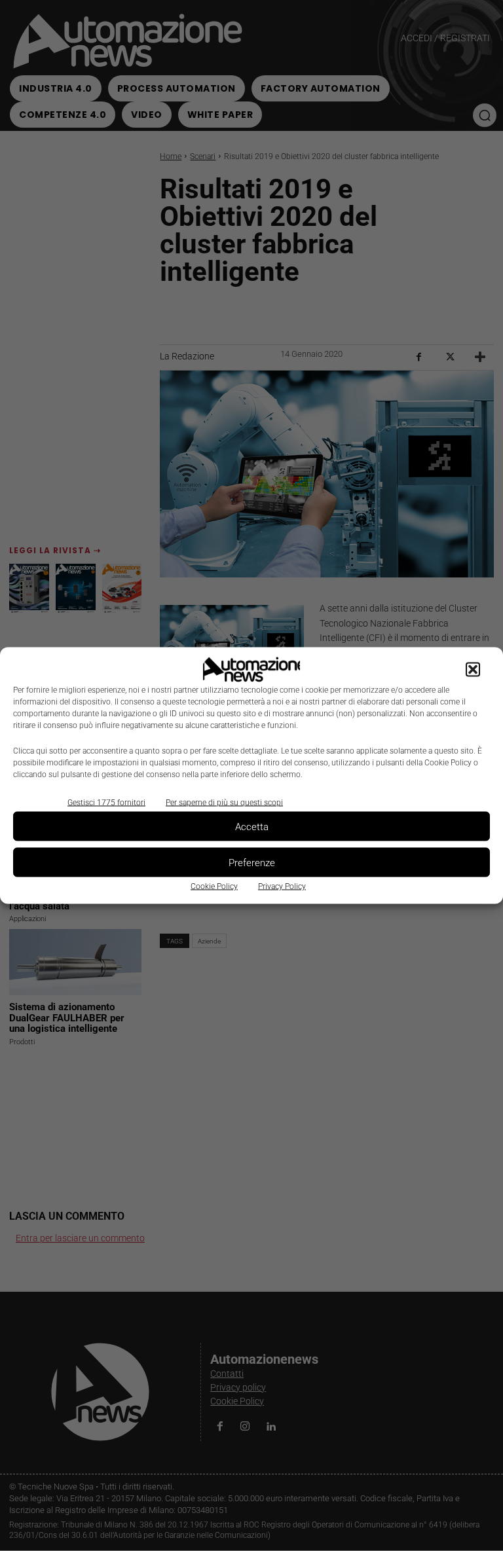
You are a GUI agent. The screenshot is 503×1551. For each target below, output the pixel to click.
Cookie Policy (214, 886)
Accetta (252, 826)
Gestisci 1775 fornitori (106, 802)
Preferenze (252, 862)
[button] (472, 669)
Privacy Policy (282, 886)
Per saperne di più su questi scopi (224, 802)
